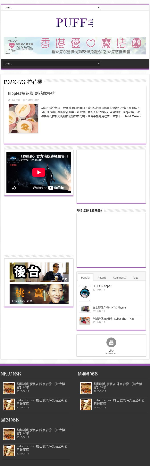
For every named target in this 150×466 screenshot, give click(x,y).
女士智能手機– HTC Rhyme (109, 307)
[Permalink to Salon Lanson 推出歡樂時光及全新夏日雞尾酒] (9, 404)
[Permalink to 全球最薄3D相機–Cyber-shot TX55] (84, 320)
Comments (119, 277)
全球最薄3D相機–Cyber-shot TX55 (114, 318)
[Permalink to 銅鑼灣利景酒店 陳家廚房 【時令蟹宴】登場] (9, 388)
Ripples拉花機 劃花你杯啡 (31, 93)
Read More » (132, 116)
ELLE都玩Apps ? (102, 286)
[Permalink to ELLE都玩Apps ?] (84, 293)
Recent (102, 277)
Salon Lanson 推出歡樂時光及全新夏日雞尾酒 (42, 402)
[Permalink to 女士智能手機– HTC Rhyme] (84, 309)
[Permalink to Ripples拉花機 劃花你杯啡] (23, 118)
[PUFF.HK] (75, 26)
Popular (85, 277)
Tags (135, 277)
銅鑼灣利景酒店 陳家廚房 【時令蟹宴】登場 (41, 385)
